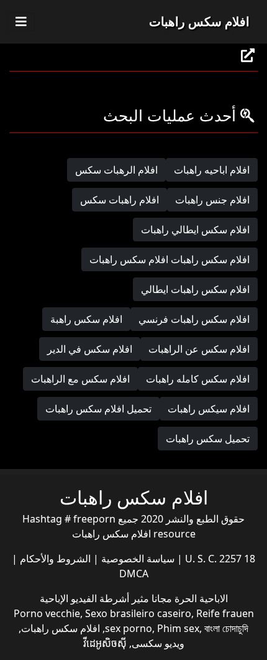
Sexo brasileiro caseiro (138, 613)
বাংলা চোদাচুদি (226, 628)
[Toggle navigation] (21, 21)
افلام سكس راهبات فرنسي (194, 319)
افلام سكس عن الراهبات (199, 349)
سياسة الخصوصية (136, 558)
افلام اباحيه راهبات (212, 170)
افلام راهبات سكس (119, 200)
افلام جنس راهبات (212, 200)
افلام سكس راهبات (199, 21)
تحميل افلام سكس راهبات (98, 409)
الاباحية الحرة (200, 598)
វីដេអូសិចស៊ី (105, 643)
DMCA (133, 573)
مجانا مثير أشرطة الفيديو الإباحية (106, 598)
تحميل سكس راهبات (208, 438)
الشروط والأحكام (54, 558)
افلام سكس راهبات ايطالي (195, 289)
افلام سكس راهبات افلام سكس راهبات (169, 259)
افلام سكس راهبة (86, 319)
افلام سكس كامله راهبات (198, 379)
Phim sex (178, 628)
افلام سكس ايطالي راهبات (195, 229)
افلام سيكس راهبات (209, 409)
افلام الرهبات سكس (116, 170)
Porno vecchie (47, 613)
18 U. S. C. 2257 (219, 558)
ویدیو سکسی (158, 643)
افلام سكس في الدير (89, 349)
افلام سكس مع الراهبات (80, 379)
